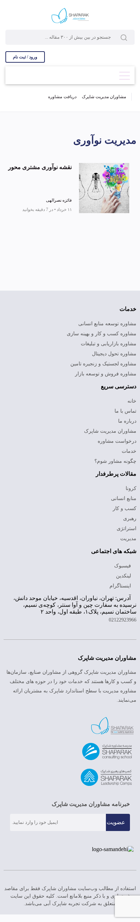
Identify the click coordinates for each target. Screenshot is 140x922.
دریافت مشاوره (62, 96)
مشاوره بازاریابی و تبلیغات (108, 343)
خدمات (129, 451)
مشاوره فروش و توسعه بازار (105, 373)
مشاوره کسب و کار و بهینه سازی (101, 333)
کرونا (131, 488)
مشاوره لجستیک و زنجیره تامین (103, 363)
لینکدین (124, 575)
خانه (131, 401)
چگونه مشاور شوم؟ (115, 461)
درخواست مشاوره (117, 441)
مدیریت (128, 538)
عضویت (116, 822)
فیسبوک (123, 565)
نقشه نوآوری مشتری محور (40, 167)
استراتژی (126, 528)
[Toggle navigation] (124, 73)
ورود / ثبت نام (25, 56)
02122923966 (122, 620)
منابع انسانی (123, 498)
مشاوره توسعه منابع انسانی (107, 323)
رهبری (129, 518)
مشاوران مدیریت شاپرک (104, 96)
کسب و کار (124, 508)
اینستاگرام (120, 586)
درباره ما (127, 421)
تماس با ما (125, 411)
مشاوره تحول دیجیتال (114, 353)
